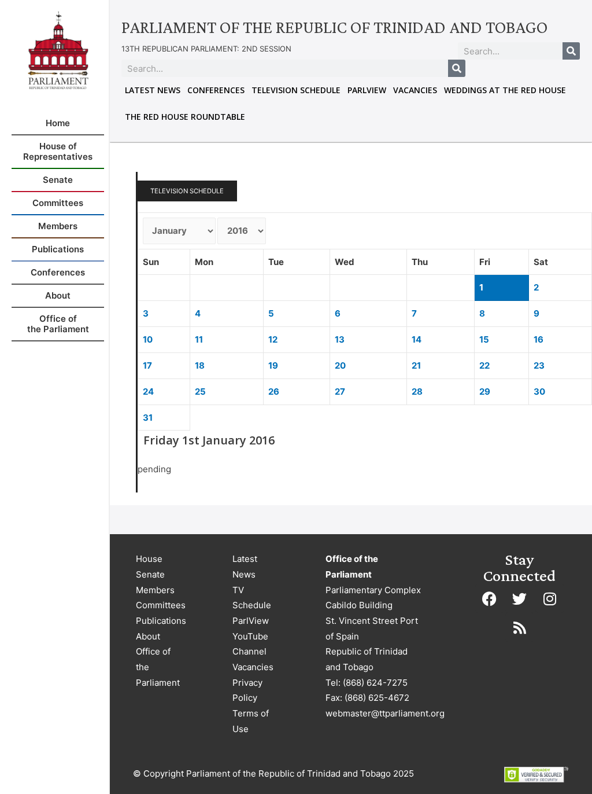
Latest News (152, 89)
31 (148, 417)
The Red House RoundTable (185, 116)
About (148, 636)
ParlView (366, 89)
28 (417, 391)
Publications (161, 620)
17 (147, 365)
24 (148, 391)
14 (416, 339)
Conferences (216, 89)
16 (538, 339)
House (149, 558)
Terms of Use (250, 721)
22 (484, 365)
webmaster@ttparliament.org (385, 713)
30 (539, 391)
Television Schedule (296, 89)
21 (416, 365)
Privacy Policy (247, 690)
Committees (161, 605)
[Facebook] (489, 598)
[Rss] (519, 627)
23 (539, 365)
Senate (150, 574)
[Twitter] (519, 598)
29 (484, 391)
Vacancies (415, 89)
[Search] (571, 51)
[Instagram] (549, 598)
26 (273, 391)
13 (340, 339)
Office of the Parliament (158, 667)
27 (340, 391)
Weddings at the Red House (505, 89)
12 (273, 339)
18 (200, 365)
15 (484, 339)
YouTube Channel (250, 644)
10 (148, 339)
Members (155, 590)
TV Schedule (251, 598)
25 (200, 391)
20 (340, 365)
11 (199, 339)
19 (273, 365)
